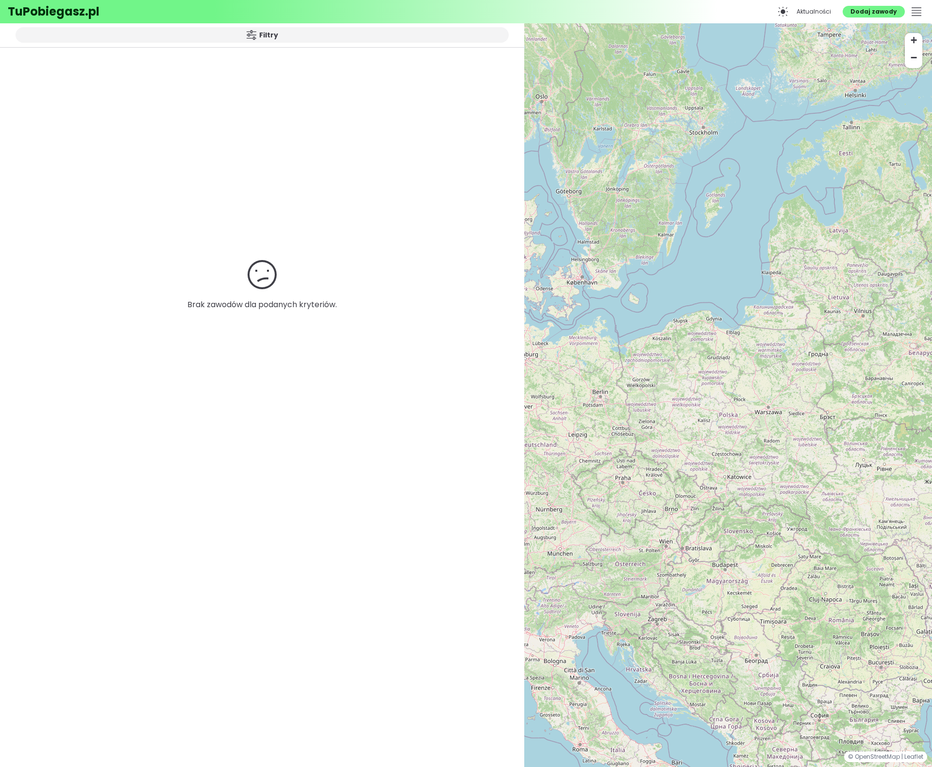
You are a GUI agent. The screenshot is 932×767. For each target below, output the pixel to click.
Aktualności (814, 11)
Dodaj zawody (873, 11)
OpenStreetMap (878, 756)
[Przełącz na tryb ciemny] (783, 11)
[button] (913, 42)
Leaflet (913, 756)
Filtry (268, 35)
